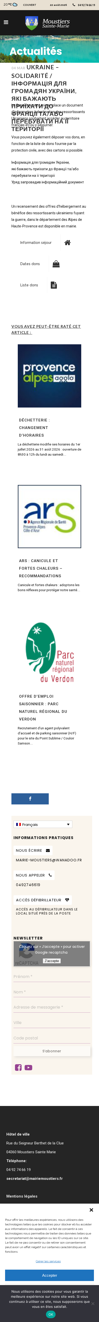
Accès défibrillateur (38, 900)
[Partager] (30, 798)
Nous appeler (30, 875)
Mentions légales (21, 1196)
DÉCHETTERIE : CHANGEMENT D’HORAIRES (34, 428)
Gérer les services (48, 1261)
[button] (91, 1209)
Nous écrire (29, 850)
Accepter (49, 1275)
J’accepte (52, 961)
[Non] (92, 1303)
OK (50, 1314)
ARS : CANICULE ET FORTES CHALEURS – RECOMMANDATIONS (40, 568)
